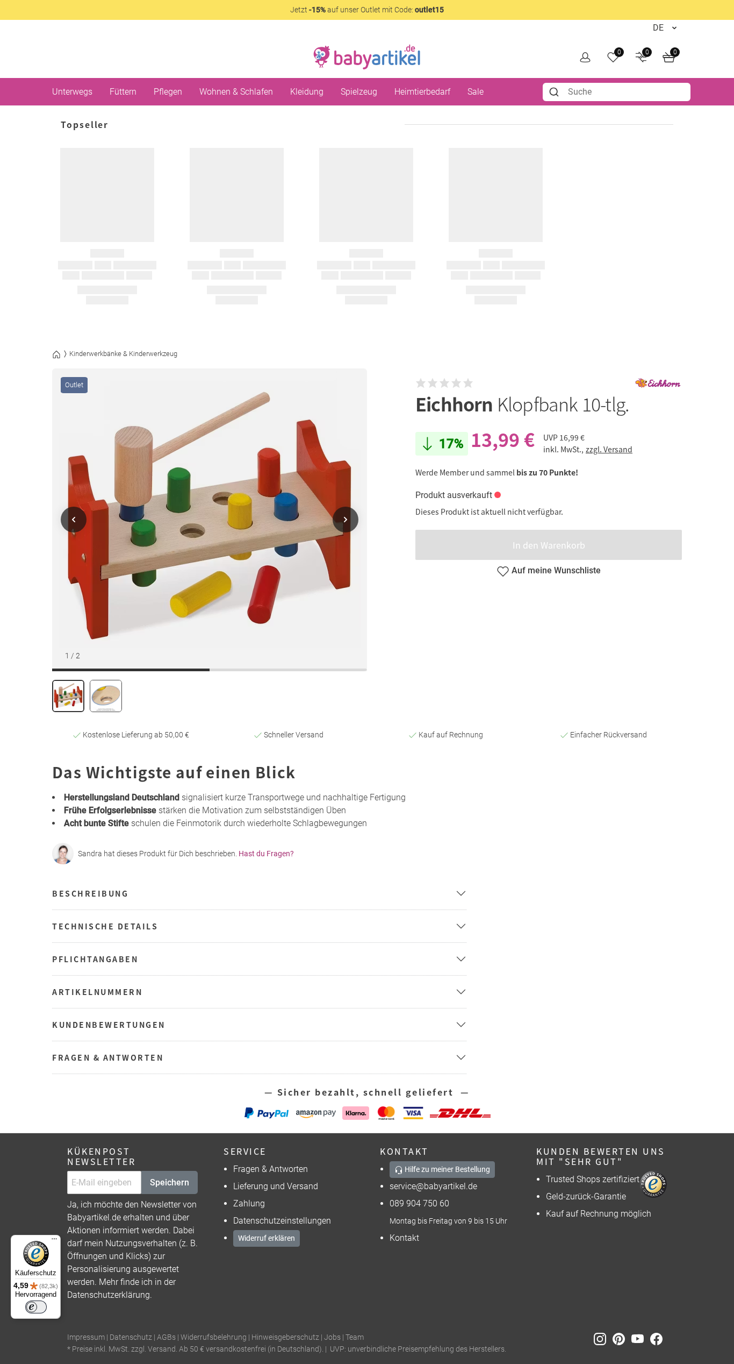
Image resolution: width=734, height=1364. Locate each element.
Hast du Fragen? (266, 853)
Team (355, 1337)
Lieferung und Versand (275, 1186)
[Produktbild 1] (68, 696)
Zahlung (249, 1203)
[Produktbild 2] (106, 696)
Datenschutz (131, 1337)
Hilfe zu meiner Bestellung (446, 1169)
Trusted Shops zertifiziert (592, 1179)
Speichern (169, 1182)
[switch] (36, 1307)
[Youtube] (640, 1338)
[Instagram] (603, 1338)
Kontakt (404, 1238)
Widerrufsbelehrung (214, 1337)
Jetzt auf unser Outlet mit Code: (367, 9)
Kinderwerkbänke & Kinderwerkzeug (123, 354)
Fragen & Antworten (270, 1169)
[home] (367, 57)
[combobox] (616, 92)
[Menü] (54, 1241)
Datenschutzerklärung (108, 1295)
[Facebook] (658, 1338)
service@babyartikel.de (433, 1186)
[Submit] (555, 92)
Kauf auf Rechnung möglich (598, 1214)
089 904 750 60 (419, 1203)
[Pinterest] (622, 1338)
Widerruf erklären (266, 1238)
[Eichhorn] (658, 383)
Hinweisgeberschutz (285, 1337)
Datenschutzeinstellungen (282, 1221)
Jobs (332, 1337)
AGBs (166, 1337)
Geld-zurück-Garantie (586, 1196)
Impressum (86, 1337)
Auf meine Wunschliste (556, 570)
